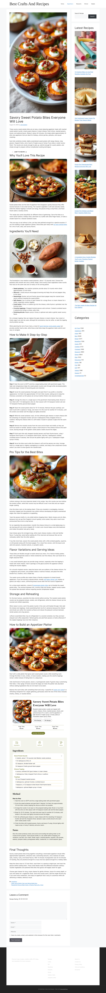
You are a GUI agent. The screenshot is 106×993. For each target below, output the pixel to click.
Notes (61, 745)
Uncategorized (79, 376)
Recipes (50, 959)
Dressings (78, 360)
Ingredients (17, 745)
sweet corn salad (58, 690)
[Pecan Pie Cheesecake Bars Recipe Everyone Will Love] (85, 143)
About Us (77, 959)
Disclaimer (77, 969)
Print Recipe (37, 720)
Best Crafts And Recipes (29, 4)
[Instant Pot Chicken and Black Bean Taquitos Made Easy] (85, 189)
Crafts (49, 961)
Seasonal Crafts (52, 977)
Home (62, 4)
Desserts (78, 4)
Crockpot (77, 349)
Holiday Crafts (51, 975)
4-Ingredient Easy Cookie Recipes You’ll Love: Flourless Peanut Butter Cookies (85, 259)
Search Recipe (79, 13)
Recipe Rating (14, 899)
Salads (93, 4)
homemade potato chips (40, 585)
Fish (76, 365)
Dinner (86, 4)
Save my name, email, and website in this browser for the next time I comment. (36, 935)
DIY (49, 964)
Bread (76, 339)
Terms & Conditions (80, 967)
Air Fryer (77, 328)
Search (92, 16)
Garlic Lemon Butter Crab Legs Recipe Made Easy (24, 883)
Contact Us (78, 961)
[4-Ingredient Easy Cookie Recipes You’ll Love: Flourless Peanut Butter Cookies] (85, 235)
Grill (76, 368)
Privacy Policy (78, 964)
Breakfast (78, 341)
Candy (77, 344)
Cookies (77, 346)
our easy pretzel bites (60, 224)
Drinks (77, 362)
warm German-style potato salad (50, 326)
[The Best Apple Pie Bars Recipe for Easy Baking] (85, 284)
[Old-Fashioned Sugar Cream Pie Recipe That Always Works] (85, 96)
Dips (76, 357)
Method (40, 745)
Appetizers (70, 4)
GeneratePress (64, 989)
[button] (61, 756)
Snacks (77, 373)
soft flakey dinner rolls (51, 579)
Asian (76, 333)
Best (76, 336)
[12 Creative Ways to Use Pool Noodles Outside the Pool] (85, 50)
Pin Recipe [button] (48, 720)
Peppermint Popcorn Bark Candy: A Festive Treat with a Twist (27, 885)
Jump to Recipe (19, 152)
